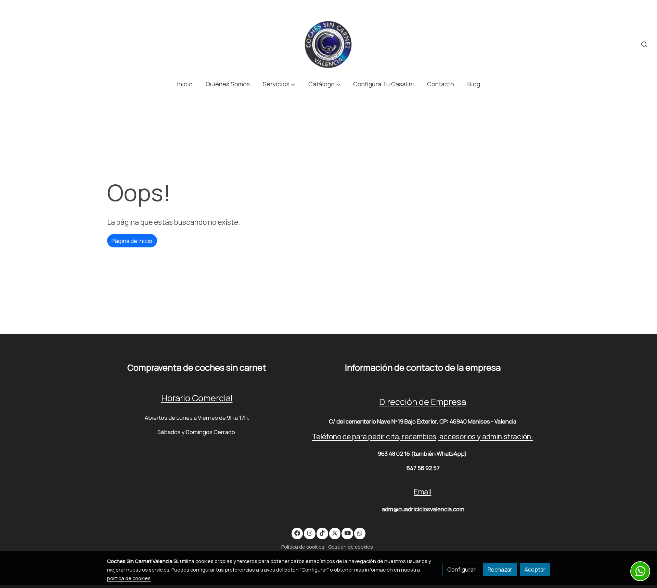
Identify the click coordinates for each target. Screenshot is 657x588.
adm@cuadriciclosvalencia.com (423, 509)
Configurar (461, 569)
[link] (328, 44)
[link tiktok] (322, 533)
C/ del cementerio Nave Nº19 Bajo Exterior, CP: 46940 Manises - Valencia (422, 421)
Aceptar (535, 569)
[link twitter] (335, 533)
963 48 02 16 (394, 453)
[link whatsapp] (360, 533)
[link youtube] (348, 533)
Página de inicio (132, 241)
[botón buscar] (644, 44)
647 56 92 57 (423, 468)
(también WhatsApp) (439, 453)
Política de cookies (302, 546)
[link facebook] (297, 533)
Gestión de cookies (350, 546)
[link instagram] (309, 533)
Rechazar (500, 569)
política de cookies (129, 578)
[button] (279, 84)
